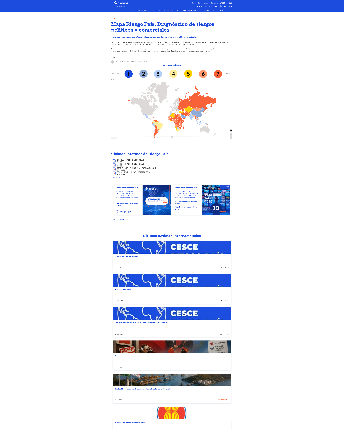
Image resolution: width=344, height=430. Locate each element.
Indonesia (224, 399)
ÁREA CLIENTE (227, 6)
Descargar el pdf (125, 212)
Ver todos (116, 177)
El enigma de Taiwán (123, 289)
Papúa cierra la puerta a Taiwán (127, 356)
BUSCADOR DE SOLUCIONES (207, 6)
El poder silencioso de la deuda (126, 256)
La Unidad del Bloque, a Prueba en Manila (130, 422)
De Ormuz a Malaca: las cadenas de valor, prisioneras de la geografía (141, 323)
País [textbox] (113, 58)
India (218, 399)
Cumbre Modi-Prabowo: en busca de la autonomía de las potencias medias (143, 389)
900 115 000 (227, 3)
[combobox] (126, 58)
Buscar (232, 10)
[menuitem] (203, 3)
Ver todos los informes (121, 219)
